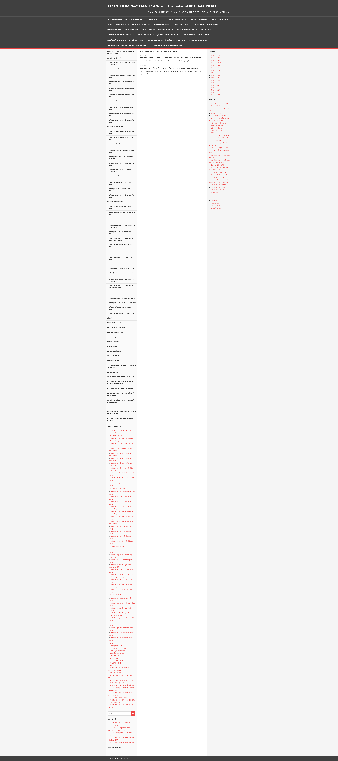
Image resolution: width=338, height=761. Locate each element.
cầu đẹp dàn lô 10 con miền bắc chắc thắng (122, 151)
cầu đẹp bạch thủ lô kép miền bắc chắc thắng (121, 158)
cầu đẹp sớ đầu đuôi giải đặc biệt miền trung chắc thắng (122, 239)
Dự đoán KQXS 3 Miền (180, 24)
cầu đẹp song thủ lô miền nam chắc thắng (121, 293)
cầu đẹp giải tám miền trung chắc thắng (120, 233)
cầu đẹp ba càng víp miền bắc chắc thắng (121, 70)
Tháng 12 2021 (216, 75)
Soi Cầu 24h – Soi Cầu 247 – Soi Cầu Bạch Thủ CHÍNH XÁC (177, 29)
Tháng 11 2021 (216, 78)
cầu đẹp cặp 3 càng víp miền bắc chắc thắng (122, 76)
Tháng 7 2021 (215, 87)
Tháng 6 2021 (215, 90)
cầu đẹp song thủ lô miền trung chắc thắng (122, 252)
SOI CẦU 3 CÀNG (206, 29)
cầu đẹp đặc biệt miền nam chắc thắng (120, 308)
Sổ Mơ (109, 24)
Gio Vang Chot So (148, 29)
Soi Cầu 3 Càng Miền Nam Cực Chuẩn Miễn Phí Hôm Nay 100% (159, 35)
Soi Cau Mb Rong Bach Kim (198, 40)
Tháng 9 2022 (215, 68)
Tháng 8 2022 (215, 70)
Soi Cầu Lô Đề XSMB (114, 29)
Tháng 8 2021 (215, 85)
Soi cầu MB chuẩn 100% (177, 19)
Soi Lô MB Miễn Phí (131, 29)
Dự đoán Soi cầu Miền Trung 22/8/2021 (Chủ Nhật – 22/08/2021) (169, 68)
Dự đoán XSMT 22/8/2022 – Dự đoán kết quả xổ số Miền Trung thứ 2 (171, 57)
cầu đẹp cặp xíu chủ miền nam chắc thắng (121, 274)
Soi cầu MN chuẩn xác (220, 19)
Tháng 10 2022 (216, 65)
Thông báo (214, 192)
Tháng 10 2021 (216, 80)
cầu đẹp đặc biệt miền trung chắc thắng (121, 220)
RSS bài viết (215, 203)
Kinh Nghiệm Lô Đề (122, 24)
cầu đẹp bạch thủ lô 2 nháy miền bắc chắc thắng (122, 63)
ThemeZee (129, 758)
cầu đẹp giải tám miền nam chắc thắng (122, 303)
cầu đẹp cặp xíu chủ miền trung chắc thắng (122, 213)
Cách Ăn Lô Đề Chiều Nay (141, 24)
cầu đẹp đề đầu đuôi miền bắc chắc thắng (121, 115)
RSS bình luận (215, 206)
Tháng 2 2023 (215, 55)
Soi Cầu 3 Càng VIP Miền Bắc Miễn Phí (197, 35)
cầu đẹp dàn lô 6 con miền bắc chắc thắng (121, 138)
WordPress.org (216, 208)
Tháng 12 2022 (216, 60)
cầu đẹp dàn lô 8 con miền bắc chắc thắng (121, 145)
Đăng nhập (214, 201)
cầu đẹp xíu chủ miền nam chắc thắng (122, 298)
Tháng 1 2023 (215, 58)
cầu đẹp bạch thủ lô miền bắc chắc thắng (121, 164)
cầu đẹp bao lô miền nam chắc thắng (122, 268)
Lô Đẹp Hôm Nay (213, 24)
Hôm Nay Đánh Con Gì (161, 24)
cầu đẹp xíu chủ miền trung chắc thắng (120, 258)
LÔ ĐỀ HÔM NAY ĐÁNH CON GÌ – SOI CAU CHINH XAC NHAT (162, 6)
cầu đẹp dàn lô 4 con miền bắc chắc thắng (121, 132)
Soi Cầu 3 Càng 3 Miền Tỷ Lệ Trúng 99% (120, 35)
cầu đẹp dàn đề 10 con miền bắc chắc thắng (122, 102)
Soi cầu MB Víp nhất (156, 19)
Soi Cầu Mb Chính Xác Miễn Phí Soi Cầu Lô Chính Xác (166, 40)
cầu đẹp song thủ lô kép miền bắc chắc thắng (121, 170)
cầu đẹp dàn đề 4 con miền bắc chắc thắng (122, 83)
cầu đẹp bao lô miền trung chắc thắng (120, 207)
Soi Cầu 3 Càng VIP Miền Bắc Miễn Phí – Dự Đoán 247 (125, 40)
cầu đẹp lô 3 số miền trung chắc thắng (120, 245)
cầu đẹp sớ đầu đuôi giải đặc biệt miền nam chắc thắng (122, 286)
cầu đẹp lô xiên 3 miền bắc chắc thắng (120, 183)
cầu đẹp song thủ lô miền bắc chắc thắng (121, 196)
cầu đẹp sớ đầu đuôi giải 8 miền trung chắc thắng (122, 226)
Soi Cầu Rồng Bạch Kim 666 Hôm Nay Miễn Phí (166, 45)
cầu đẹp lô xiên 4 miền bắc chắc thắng (120, 190)
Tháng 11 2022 (216, 63)
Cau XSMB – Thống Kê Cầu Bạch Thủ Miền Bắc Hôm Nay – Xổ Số (219, 108)
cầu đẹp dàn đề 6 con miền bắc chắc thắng (121, 89)
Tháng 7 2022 (215, 73)
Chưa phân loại (216, 113)
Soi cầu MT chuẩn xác (199, 19)
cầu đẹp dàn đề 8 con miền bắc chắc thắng (122, 95)
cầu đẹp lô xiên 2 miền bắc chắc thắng (120, 177)
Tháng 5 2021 (215, 92)
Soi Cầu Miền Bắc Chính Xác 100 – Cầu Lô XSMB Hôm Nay (127, 45)
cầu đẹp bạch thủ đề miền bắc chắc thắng (121, 108)
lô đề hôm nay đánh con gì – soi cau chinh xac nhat (126, 19)
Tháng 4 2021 (215, 95)
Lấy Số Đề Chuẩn (198, 24)
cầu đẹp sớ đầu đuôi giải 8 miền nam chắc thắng (121, 280)
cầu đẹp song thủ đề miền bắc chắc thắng (121, 121)
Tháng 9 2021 (215, 83)
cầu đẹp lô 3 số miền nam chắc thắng (122, 313)
